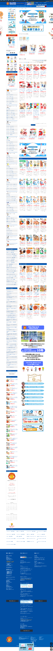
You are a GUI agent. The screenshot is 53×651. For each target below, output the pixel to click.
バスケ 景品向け (9, 103)
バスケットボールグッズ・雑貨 (13, 90)
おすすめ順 (39, 60)
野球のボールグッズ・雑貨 (13, 106)
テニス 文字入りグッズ (10, 175)
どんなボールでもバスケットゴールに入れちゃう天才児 (12, 311)
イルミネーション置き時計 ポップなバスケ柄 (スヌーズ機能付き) (36, 294)
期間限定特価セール (12, 244)
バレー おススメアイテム (11, 145)
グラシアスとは (9, 293)
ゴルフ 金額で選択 (10, 264)
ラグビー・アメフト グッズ (13, 180)
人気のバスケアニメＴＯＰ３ (11, 336)
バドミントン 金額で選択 (11, 262)
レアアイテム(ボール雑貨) (10, 272)
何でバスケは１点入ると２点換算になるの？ (12, 327)
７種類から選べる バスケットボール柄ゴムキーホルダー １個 (13, 389)
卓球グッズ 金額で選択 (30, 534)
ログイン (41, 2)
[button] (33, 642)
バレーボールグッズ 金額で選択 (12, 255)
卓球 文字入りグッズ (10, 159)
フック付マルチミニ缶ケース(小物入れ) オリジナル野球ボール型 (14, 430)
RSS (31, 641)
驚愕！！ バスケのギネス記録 (11, 344)
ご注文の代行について (10, 291)
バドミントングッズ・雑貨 (13, 192)
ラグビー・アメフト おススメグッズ (12, 186)
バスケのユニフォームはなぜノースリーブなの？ (12, 349)
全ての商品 (8, 108)
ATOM (32, 641)
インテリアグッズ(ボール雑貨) (11, 284)
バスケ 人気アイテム (10, 96)
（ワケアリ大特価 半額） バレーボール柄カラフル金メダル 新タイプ (29, 169)
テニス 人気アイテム (10, 168)
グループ (14, 6)
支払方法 (18, 6)
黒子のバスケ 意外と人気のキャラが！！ (12, 309)
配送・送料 (21, 6)
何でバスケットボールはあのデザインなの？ (12, 325)
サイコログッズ (9, 223)
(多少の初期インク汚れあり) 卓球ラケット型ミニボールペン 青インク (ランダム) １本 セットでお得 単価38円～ (36, 113)
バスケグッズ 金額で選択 (11, 250)
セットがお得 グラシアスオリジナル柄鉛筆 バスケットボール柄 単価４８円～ (14, 439)
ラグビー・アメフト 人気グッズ (12, 184)
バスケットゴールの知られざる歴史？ (12, 357)
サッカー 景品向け (10, 134)
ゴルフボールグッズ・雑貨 (13, 203)
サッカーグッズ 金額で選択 (31, 531)
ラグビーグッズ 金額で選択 (11, 257)
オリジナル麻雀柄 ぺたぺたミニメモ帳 (29, 186)
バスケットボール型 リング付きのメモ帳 (43, 242)
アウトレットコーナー (13, 240)
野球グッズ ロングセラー (11, 110)
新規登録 (37, 2)
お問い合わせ (41, 639)
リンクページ (9, 304)
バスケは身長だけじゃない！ (11, 329)
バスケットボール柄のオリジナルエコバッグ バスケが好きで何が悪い (13, 425)
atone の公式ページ (24, 613)
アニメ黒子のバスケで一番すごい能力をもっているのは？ (12, 352)
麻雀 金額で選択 (19, 536)
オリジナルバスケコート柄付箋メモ (36, 203)
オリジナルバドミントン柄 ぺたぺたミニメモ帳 (36, 186)
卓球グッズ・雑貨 (24, 8)
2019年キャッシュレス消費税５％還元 (12, 332)
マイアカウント (41, 636)
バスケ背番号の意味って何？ (11, 347)
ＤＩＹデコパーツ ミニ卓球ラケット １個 (43, 111)
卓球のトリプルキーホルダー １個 (29, 72)
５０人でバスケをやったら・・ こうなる (12, 299)
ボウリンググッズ (9, 232)
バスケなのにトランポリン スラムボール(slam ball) (12, 297)
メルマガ (30, 6)
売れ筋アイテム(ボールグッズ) (11, 267)
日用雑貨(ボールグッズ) (30, 541)
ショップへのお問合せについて (11, 313)
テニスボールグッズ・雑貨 (13, 164)
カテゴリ (10, 6)
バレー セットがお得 (10, 150)
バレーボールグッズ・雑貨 (13, 138)
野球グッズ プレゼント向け (11, 115)
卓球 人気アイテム (10, 157)
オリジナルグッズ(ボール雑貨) (11, 538)
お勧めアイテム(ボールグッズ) (11, 269)
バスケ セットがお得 (10, 99)
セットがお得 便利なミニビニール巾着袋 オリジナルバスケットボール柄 (23, 274)
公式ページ (23, 594)
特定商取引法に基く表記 (34, 639)
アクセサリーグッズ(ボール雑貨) (11, 282)
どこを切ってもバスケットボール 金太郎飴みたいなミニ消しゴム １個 (13, 393)
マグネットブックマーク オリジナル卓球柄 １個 (36, 89)
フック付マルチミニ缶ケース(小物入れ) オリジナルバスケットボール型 (29, 294)
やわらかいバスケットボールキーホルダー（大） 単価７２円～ (13, 380)
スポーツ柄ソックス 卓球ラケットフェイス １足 (29, 111)
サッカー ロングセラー (10, 126)
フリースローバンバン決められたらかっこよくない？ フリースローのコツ (12, 341)
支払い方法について (26, 630)
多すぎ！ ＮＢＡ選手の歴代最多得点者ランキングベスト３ (12, 338)
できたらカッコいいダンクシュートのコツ (12, 360)
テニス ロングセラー (10, 170)
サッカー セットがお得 (10, 131)
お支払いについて (33, 637)
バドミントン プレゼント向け (11, 198)
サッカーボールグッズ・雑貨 (13, 122)
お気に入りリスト (12, 54)
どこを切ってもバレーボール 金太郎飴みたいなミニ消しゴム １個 (13, 457)
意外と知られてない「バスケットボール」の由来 (12, 306)
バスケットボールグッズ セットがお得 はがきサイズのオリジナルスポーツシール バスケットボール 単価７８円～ (30, 275)
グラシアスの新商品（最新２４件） (11, 302)
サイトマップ (51, 0)
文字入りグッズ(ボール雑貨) (11, 279)
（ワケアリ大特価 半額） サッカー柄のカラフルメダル (11, 45)
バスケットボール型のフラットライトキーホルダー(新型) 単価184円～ (22, 294)
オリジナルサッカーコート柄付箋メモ (29, 203)
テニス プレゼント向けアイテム (12, 173)
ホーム (7, 6)
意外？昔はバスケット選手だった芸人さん (12, 320)
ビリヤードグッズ (9, 230)
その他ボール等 (12, 226)
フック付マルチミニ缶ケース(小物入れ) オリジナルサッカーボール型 (14, 466)
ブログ (28, 6)
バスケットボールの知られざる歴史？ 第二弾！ (12, 362)
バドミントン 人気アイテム (11, 196)
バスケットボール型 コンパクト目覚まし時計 (29, 255)
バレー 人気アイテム (10, 143)
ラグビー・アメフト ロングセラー (12, 189)
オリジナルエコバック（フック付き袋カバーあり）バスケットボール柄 (13, 443)
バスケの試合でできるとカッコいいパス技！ (12, 365)
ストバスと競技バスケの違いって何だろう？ (12, 355)
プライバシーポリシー (33, 640)
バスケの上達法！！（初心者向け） (11, 322)
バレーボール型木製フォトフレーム (36, 168)
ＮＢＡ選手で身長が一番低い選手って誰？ (12, 334)
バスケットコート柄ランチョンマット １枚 (43, 293)
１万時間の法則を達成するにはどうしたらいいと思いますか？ (12, 317)
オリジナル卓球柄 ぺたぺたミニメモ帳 (22, 72)
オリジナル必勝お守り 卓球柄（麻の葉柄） (43, 89)
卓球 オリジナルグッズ (10, 161)
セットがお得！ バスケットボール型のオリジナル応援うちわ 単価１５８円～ (43, 312)
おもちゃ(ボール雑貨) (10, 277)
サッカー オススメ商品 (10, 129)
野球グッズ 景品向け (10, 117)
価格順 (42, 60)
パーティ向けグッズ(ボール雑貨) (41, 539)
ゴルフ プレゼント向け (10, 210)
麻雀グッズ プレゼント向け (11, 221)
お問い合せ (24, 6)
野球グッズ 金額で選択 (10, 252)
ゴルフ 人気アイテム (10, 207)
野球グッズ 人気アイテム (11, 112)
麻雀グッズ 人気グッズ (10, 218)
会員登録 (40, 637)
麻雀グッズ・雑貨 (12, 213)
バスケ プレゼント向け (10, 101)
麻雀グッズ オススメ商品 (11, 219)
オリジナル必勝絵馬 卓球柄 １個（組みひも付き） (22, 111)
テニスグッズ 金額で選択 (11, 259)
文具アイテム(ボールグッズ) (11, 274)
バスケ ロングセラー (10, 94)
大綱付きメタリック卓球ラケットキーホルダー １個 (36, 72)
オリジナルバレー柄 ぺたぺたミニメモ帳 (23, 204)
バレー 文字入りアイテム (11, 148)
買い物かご (45, 2)
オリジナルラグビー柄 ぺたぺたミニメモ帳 (22, 186)
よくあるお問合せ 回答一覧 (11, 315)
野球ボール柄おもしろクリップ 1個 (22, 168)
